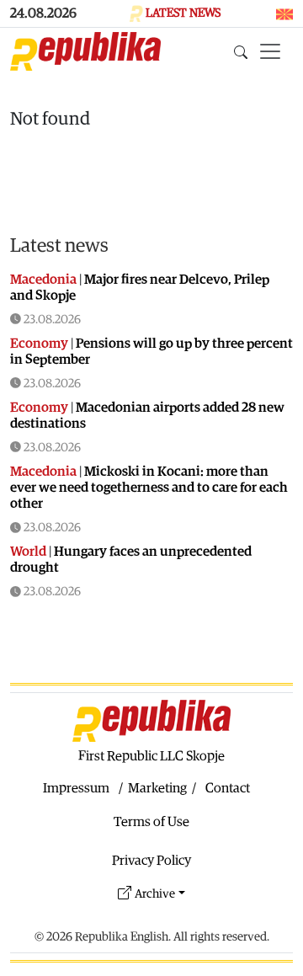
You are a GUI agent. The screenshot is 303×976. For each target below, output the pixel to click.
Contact (227, 788)
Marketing (157, 788)
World (28, 551)
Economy (39, 343)
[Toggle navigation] (270, 51)
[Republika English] (85, 51)
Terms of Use (151, 822)
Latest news (59, 246)
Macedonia (43, 279)
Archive (155, 894)
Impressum (76, 788)
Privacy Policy (151, 860)
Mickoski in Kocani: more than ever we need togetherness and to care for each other (149, 487)
